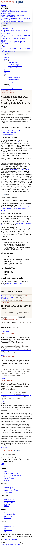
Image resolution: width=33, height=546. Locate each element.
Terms (7, 544)
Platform (3, 5)
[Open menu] (7, 54)
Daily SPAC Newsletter (9, 132)
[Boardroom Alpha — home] (12, 3)
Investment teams (13, 62)
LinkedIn (8, 319)
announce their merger (18, 142)
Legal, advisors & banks (15, 66)
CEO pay (11, 82)
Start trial (3, 54)
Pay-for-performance (10, 477)
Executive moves (13, 81)
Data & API (7, 480)
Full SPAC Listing (8, 134)
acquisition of (19, 169)
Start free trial (12, 51)
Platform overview (9, 472)
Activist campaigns (13, 79)
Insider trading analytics (11, 478)
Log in (3, 51)
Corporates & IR (13, 67)
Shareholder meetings (14, 77)
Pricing (11, 23)
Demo (6, 51)
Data (2, 23)
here (25, 181)
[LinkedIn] (3, 464)
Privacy (3, 544)
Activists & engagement (15, 64)
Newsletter (7, 518)
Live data (3, 25)
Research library (6, 90)
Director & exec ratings (11, 473)
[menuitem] (16, 11)
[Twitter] (1, 464)
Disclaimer (16, 544)
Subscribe (21, 317)
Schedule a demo (17, 89)
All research (4, 331)
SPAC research (8, 516)
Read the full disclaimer (12, 539)
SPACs (10, 85)
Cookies (11, 544)
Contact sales (8, 530)
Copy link (15, 319)
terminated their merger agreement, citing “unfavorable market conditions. (15, 208)
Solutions (3, 6)
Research (6, 23)
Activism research (9, 514)
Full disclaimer (4, 447)
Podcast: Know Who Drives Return (13, 131)
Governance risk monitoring (12, 475)
